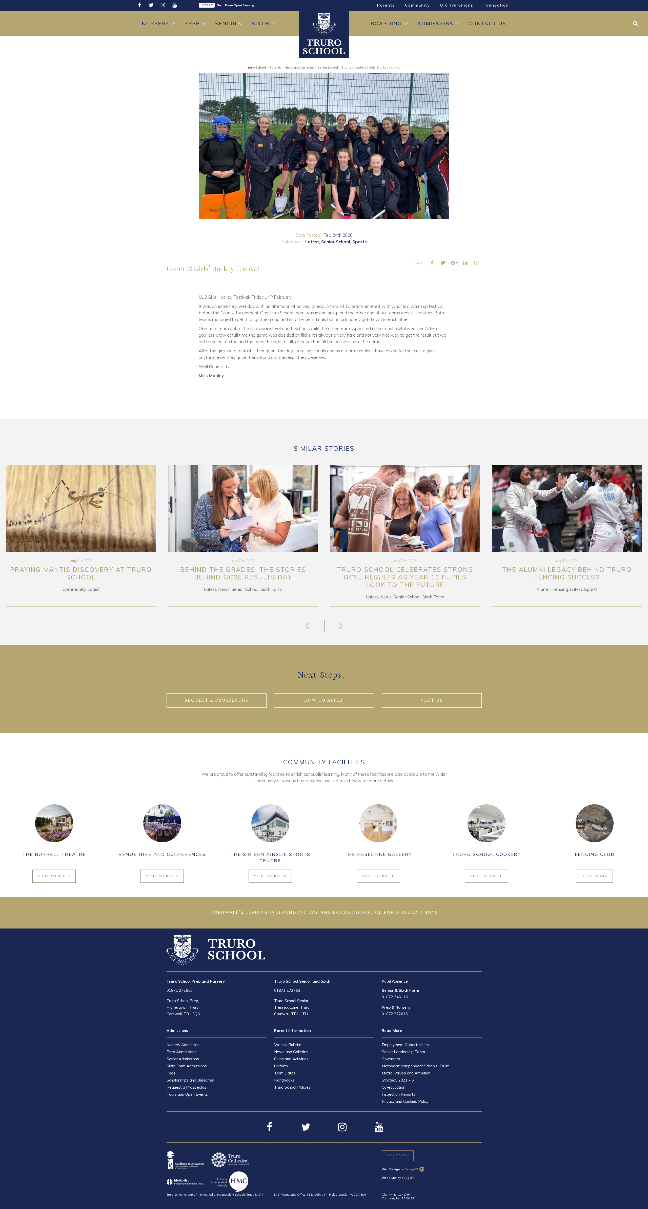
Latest (312, 241)
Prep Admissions (181, 1051)
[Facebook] (139, 5)
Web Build (389, 1178)
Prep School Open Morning (237, 5)
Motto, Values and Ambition (406, 1073)
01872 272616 (180, 990)
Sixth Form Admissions (187, 1066)
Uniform (281, 1066)
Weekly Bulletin (287, 1044)
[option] (259, 4)
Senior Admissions (183, 1058)
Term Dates (285, 1073)
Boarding (386, 23)
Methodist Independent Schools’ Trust (415, 1066)
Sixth (260, 23)
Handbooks (284, 1080)
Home (324, 23)
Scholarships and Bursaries (190, 1080)
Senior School (335, 241)
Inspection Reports (398, 1094)
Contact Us (487, 23)
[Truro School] (324, 46)
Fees (171, 1073)
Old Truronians (456, 5)
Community (417, 5)
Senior (226, 23)
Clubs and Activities (291, 1058)
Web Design (391, 1169)
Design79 (411, 1169)
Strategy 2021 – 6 (398, 1080)
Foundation (496, 5)
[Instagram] (163, 5)
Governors (391, 1058)
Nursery (155, 23)
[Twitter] (151, 5)
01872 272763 (287, 990)
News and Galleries (291, 1051)
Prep (192, 23)
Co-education (393, 1087)
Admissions (435, 23)
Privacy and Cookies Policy (405, 1101)
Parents (386, 5)
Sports (359, 241)
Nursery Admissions (184, 1044)
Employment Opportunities (405, 1044)
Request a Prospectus (186, 1087)
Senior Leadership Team (403, 1051)
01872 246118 (395, 997)
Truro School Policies (292, 1087)
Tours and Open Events (187, 1094)
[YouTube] (174, 5)
